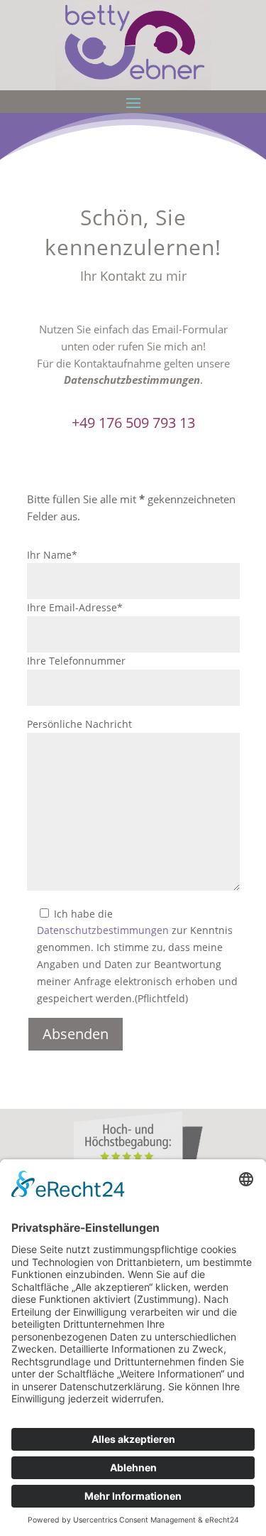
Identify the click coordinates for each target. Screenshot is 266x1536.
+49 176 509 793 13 (133, 422)
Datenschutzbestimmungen (132, 379)
